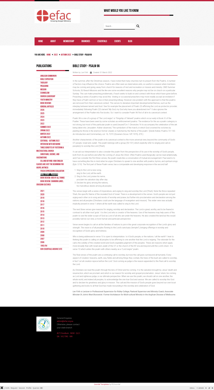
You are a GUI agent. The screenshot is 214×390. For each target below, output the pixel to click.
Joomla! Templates (101, 384)
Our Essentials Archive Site (51, 249)
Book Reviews (45, 103)
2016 (42, 208)
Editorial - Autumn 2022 (50, 141)
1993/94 (43, 246)
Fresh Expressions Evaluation (52, 171)
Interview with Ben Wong (50, 144)
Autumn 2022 (66, 55)
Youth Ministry (46, 100)
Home (40, 41)
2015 (42, 212)
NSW (72, 333)
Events (117, 41)
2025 (42, 113)
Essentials (102, 41)
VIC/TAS (64, 336)
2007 (42, 239)
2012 (42, 222)
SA (58, 336)
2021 (42, 191)
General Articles (47, 107)
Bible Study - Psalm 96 (49, 174)
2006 (42, 242)
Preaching (44, 86)
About (53, 41)
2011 (42, 225)
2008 (42, 235)
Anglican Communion (48, 76)
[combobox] (119, 26)
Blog (130, 41)
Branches (85, 41)
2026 (42, 110)
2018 (42, 201)
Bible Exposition (46, 79)
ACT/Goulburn (63, 333)
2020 (42, 195)
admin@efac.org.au (65, 321)
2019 (42, 198)
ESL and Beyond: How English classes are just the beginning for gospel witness (50, 164)
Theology (44, 83)
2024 (42, 117)
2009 (42, 232)
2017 (42, 205)
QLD (78, 333)
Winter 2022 (45, 134)
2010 (42, 229)
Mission (43, 90)
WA (70, 336)
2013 (42, 218)
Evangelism (44, 93)
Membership (68, 41)
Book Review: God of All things (52, 178)
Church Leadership (47, 96)
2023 (42, 120)
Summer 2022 (45, 127)
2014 (42, 215)
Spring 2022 (45, 131)
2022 (56, 55)
